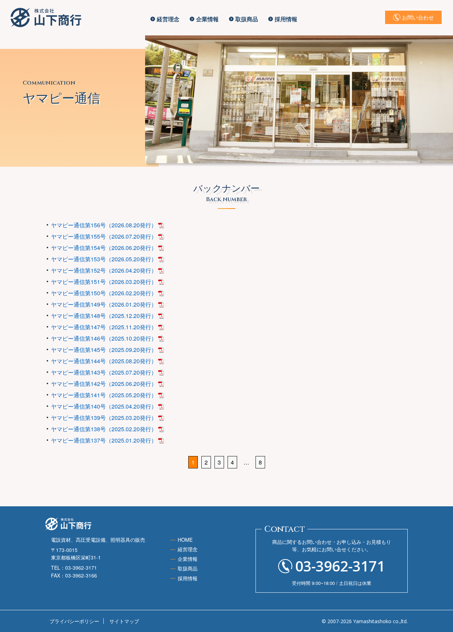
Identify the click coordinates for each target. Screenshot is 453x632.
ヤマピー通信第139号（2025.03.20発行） (104, 418)
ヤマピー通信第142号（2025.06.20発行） (104, 384)
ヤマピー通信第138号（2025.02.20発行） (104, 429)
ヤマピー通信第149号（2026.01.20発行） (104, 304)
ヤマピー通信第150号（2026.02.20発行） (104, 293)
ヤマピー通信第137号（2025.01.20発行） (104, 440)
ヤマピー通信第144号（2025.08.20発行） (104, 361)
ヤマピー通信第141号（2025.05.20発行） (104, 395)
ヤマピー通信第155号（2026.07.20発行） (104, 236)
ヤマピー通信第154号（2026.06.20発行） (104, 248)
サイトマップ (124, 621)
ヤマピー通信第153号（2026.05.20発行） (104, 259)
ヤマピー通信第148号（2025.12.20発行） (104, 316)
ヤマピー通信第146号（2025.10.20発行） (104, 338)
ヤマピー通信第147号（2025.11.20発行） (104, 327)
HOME (185, 539)
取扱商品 (246, 19)
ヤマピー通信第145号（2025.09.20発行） (104, 350)
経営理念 (168, 19)
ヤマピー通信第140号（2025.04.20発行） (104, 406)
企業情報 (207, 19)
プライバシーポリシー (74, 621)
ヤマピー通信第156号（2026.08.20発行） (104, 225)
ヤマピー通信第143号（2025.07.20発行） (104, 372)
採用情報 (286, 19)
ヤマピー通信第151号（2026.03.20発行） (104, 282)
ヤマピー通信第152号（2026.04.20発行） (104, 270)
